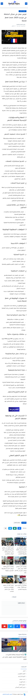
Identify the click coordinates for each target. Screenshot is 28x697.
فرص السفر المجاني (20, 687)
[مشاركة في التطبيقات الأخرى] (5, 528)
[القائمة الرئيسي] (26, 3)
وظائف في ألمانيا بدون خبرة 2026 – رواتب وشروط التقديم (20, 587)
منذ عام (23, 652)
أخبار (24, 671)
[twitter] (11, 626)
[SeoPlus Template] (24, 694)
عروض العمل (17, 522)
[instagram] (23, 626)
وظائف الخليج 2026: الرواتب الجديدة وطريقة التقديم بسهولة (8, 568)
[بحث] (2, 3)
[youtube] (4, 626)
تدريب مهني (22, 679)
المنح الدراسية (21, 676)
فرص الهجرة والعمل (7, 694)
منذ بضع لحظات (22, 546)
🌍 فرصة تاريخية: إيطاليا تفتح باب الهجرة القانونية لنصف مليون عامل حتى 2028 (14, 657)
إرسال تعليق (21, 603)
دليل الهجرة (22, 681)
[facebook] (17, 626)
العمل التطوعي (21, 673)
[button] (19, 528)
